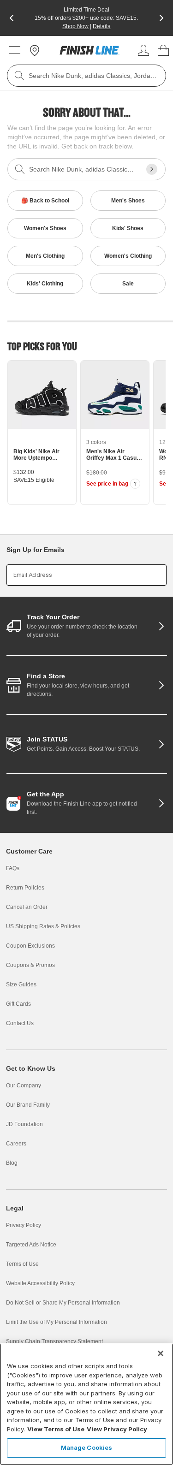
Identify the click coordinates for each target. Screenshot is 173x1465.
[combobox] (86, 76)
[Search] (19, 75)
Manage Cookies (87, 1447)
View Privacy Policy (117, 1429)
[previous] (11, 18)
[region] (86, 1404)
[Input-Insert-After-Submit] (151, 169)
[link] (89, 50)
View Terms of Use (55, 1429)
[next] (161, 18)
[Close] (160, 1353)
